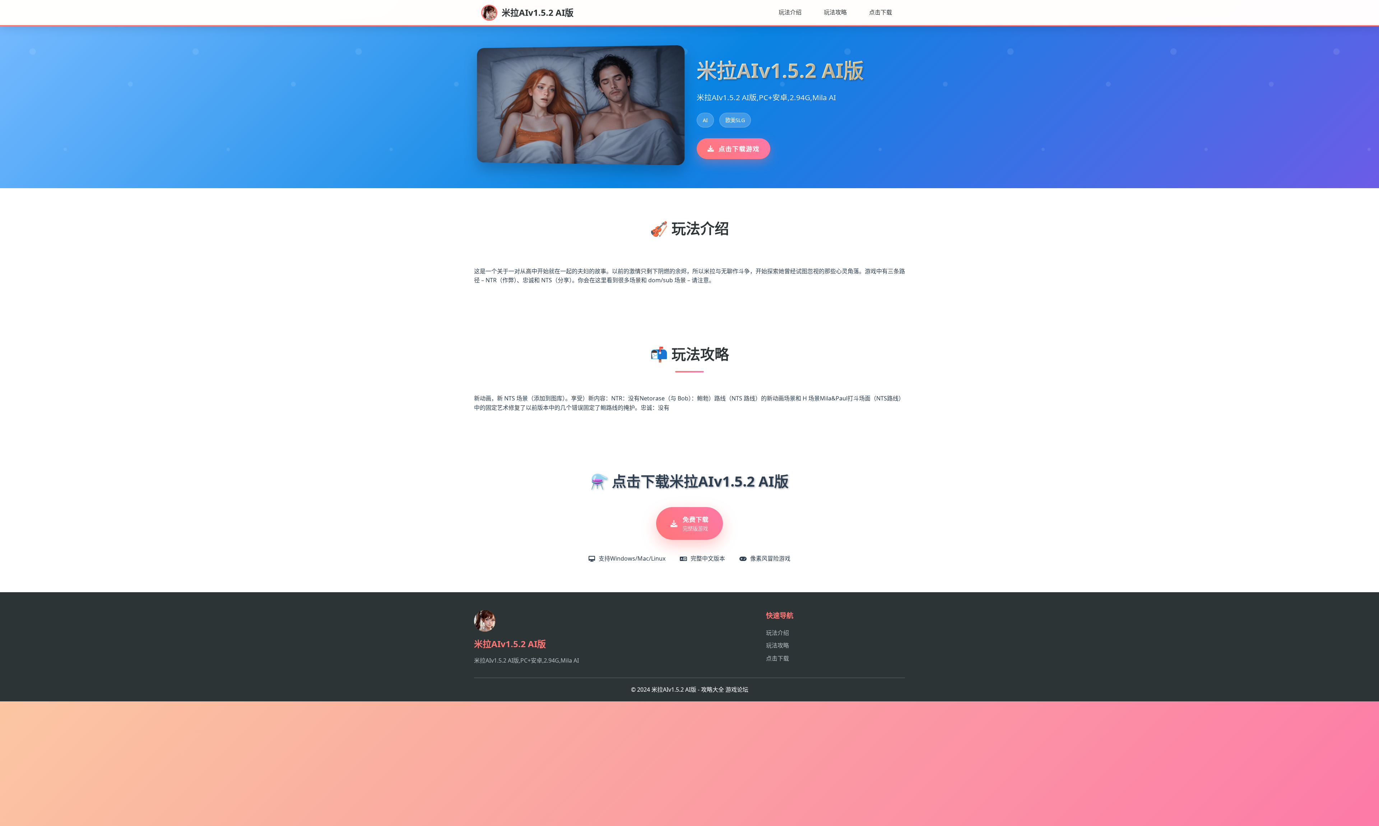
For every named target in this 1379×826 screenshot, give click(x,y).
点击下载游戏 (739, 148)
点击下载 (880, 12)
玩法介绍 (790, 12)
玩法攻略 (835, 12)
